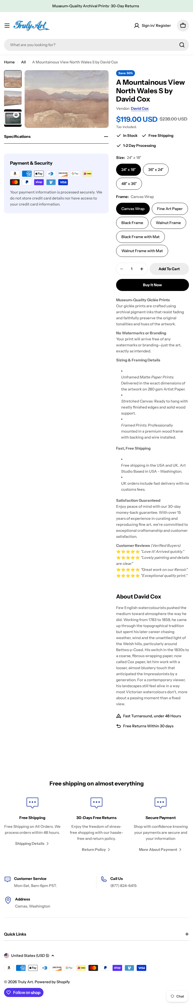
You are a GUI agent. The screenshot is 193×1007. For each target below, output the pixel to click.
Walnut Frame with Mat (142, 250)
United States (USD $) (30, 955)
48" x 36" (129, 183)
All (23, 62)
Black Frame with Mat (140, 236)
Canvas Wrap (132, 208)
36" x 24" (155, 169)
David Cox (140, 108)
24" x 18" (128, 169)
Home (9, 62)
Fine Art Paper (170, 208)
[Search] (182, 45)
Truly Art (25, 981)
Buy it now (152, 284)
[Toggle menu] (7, 26)
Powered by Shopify (52, 981)
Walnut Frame (168, 222)
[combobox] (96, 45)
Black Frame (132, 222)
